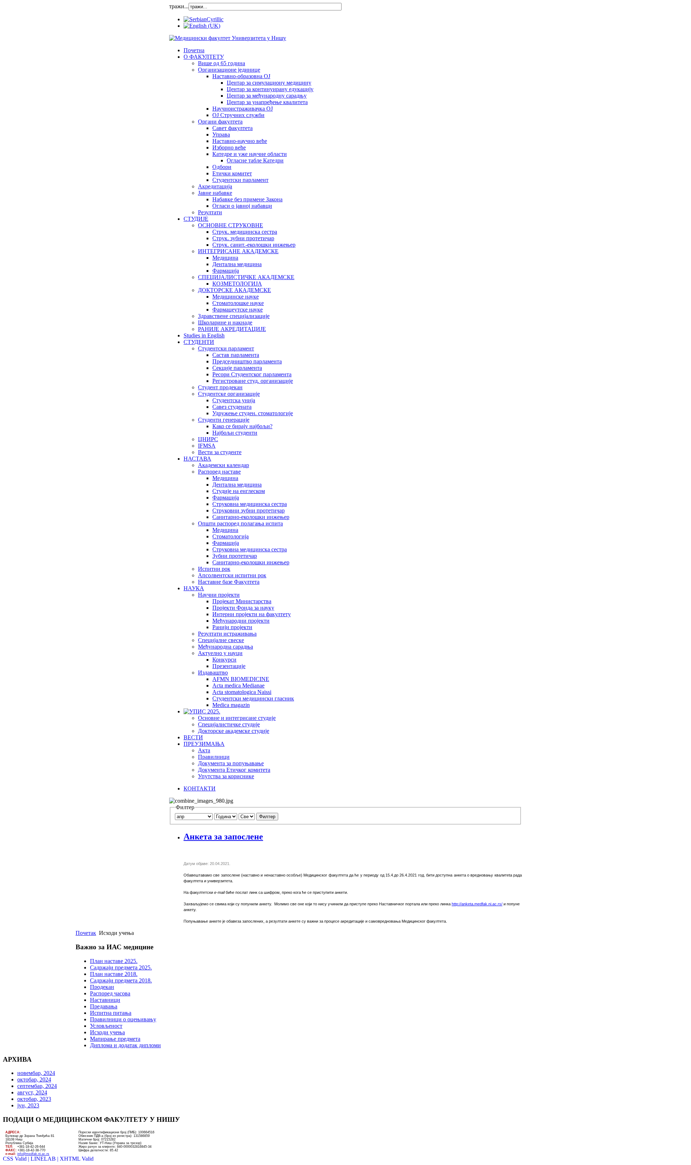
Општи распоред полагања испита (240, 523)
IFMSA (207, 446)
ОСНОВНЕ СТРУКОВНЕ (230, 225)
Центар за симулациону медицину (269, 83)
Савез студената (232, 407)
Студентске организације (229, 394)
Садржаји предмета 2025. (121, 967)
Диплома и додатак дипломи (125, 1045)
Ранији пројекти (232, 627)
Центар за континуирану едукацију (270, 89)
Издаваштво (213, 672)
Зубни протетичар (234, 556)
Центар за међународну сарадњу (267, 96)
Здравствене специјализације (234, 316)
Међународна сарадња (225, 647)
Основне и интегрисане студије (237, 718)
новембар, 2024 (36, 1073)
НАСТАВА (197, 459)
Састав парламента (235, 355)
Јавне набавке (215, 193)
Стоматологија (230, 536)
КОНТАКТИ (200, 788)
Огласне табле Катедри (255, 160)
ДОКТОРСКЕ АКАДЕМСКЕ (234, 290)
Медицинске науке (235, 297)
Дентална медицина (237, 264)
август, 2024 (32, 1092)
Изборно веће (229, 147)
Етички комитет (232, 173)
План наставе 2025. (113, 961)
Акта (204, 750)
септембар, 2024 (37, 1086)
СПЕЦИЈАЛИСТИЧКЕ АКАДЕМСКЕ (246, 277)
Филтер (267, 816)
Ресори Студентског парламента (252, 374)
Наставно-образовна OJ (241, 76)
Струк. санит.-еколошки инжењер (253, 245)
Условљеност (106, 1026)
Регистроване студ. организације (252, 381)
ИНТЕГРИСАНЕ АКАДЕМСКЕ (238, 251)
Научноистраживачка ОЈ (242, 109)
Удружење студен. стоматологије (252, 413)
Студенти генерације (223, 420)
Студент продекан (220, 387)
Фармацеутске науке (237, 309)
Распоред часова (110, 993)
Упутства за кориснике (226, 776)
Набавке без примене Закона (247, 199)
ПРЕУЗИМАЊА (204, 744)
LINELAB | (45, 1159)
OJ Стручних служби (238, 115)
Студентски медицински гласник (253, 698)
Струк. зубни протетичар (243, 238)
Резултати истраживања (227, 634)
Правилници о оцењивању (123, 1019)
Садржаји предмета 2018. (121, 980)
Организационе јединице (229, 70)
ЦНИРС (208, 439)
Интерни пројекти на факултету (251, 614)
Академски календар (223, 465)
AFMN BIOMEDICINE (240, 679)
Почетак (86, 933)
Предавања (103, 1006)
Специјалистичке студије (229, 724)
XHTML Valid (77, 1159)
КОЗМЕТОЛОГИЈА (237, 284)
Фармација (225, 271)
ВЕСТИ (193, 737)
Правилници (214, 757)
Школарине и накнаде (225, 322)
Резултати (210, 212)
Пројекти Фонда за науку (243, 608)
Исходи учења (107, 1032)
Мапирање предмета (115, 1039)
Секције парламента (237, 368)
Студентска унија (233, 400)
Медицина (225, 258)
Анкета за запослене (223, 836)
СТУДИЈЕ (196, 219)
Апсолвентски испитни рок (232, 575)
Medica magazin (231, 705)
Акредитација (215, 186)
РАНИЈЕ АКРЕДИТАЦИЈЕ (232, 329)
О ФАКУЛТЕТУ (204, 57)
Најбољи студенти (234, 433)
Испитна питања (110, 1013)
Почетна (194, 50)
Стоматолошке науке (238, 303)
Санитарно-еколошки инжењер (250, 517)
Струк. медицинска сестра (244, 232)
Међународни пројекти (241, 621)
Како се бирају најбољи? (242, 426)
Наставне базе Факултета (228, 582)
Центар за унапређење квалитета (267, 102)
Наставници (105, 1000)
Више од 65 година (221, 63)
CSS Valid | (17, 1159)
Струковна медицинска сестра (249, 504)
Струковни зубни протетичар (248, 510)
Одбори (221, 167)
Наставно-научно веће (239, 141)
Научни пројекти (219, 595)
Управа (221, 134)
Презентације (228, 666)
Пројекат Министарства (241, 601)
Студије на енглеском (238, 491)
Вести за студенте (219, 452)
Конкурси (224, 660)
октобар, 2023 (34, 1099)
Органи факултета (220, 121)
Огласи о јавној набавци (242, 206)
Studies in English (204, 335)
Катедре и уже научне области (249, 154)
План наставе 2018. (113, 974)
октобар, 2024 (34, 1079)
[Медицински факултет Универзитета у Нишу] (227, 38)
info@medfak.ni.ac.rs (33, 1154)
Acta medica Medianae (238, 685)
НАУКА (194, 588)
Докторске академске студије (233, 731)
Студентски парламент (240, 180)
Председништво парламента (247, 361)
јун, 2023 (28, 1105)
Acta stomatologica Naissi (241, 692)
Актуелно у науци (220, 653)
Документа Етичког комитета (234, 770)
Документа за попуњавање (231, 763)
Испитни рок (214, 569)
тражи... (179, 6)
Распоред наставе (219, 472)
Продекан (102, 987)
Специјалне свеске (221, 640)
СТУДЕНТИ (199, 342)
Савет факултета (232, 128)
